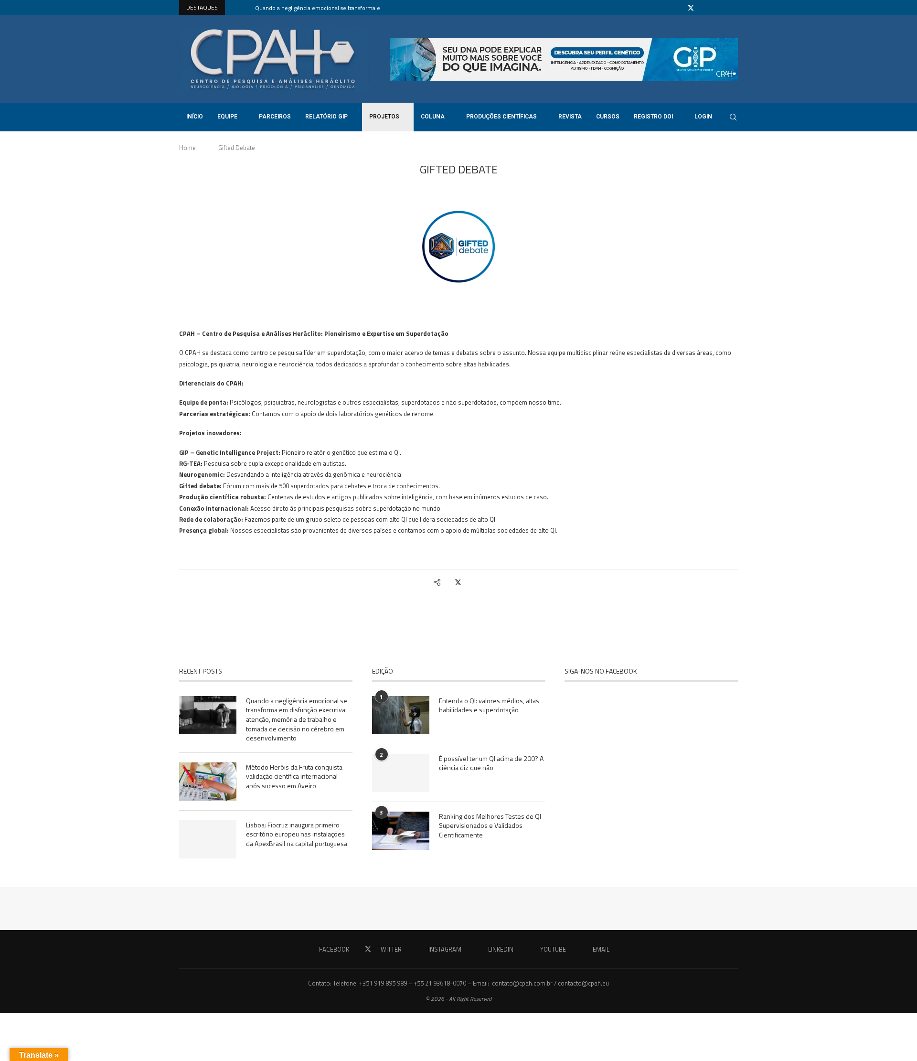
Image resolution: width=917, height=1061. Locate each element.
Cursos (607, 116)
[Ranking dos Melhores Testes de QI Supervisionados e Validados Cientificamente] (400, 831)
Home (187, 147)
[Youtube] (724, 7)
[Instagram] (702, 7)
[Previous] (234, 7)
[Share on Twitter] (458, 582)
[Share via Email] (477, 582)
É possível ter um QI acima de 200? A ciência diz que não (491, 763)
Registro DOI (653, 116)
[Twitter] (691, 7)
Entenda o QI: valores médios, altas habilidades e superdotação (489, 705)
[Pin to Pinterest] (467, 582)
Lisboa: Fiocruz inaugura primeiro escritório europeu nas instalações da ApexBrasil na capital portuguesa (296, 834)
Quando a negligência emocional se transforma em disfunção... (335, 7)
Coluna (433, 116)
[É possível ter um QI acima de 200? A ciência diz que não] (400, 773)
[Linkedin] (713, 7)
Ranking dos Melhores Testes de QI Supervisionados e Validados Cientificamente (490, 826)
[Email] (735, 7)
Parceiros (275, 116)
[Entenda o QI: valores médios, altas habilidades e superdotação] (400, 715)
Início (194, 116)
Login (703, 116)
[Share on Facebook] (448, 582)
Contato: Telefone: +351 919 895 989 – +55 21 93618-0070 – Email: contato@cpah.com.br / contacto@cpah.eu (458, 983)
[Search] (733, 117)
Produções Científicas (501, 116)
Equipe (227, 116)
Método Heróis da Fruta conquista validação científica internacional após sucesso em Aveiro (294, 776)
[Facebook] (679, 7)
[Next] (246, 7)
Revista (570, 116)
